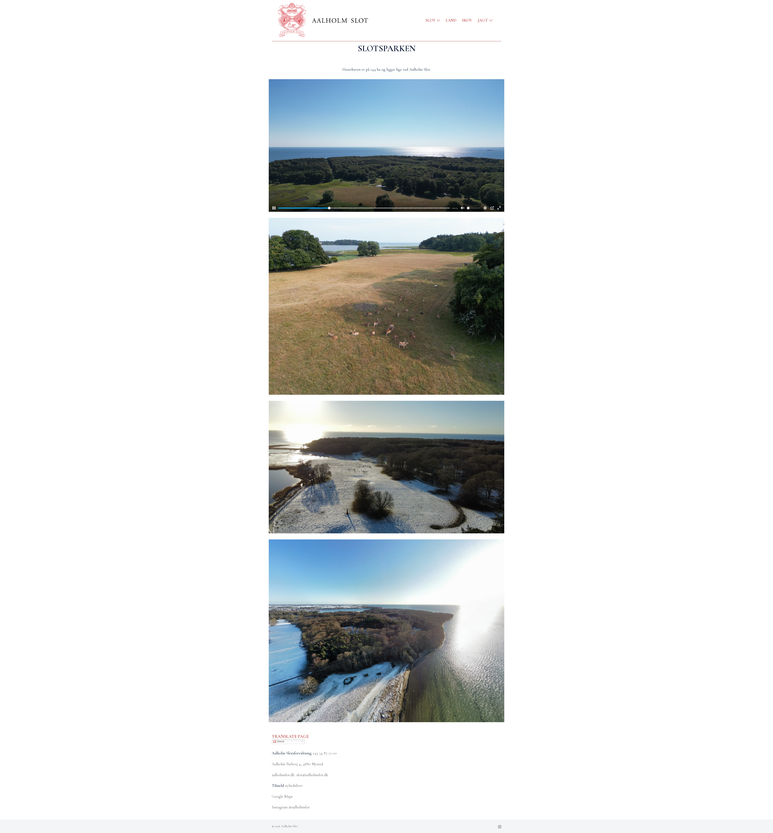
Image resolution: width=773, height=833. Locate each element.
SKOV (467, 20)
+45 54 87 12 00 (325, 753)
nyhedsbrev (294, 785)
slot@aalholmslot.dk (312, 775)
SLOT (430, 20)
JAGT (483, 20)
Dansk (280, 741)
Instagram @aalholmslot (291, 807)
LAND (451, 20)
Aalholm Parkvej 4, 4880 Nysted (297, 764)
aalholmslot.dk (283, 775)
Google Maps (282, 796)
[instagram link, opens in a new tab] (499, 826)
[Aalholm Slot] (320, 20)
